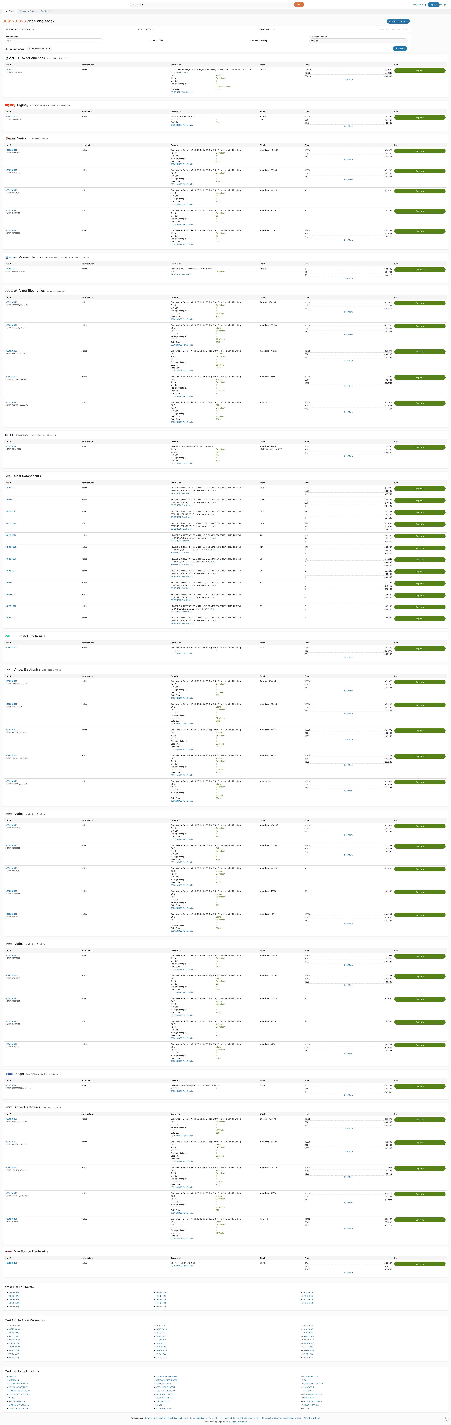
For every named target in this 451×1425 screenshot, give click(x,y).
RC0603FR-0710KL (163, 1398)
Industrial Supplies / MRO (391, 29)
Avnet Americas (44, 58)
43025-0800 (14, 1329)
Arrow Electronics (42, 290)
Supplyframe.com (239, 1422)
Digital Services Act (250, 1418)
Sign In (446, 4)
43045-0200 (14, 1347)
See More (348, 79)
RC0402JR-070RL (163, 1383)
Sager (36, 1074)
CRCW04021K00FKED (18, 1387)
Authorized (144, 29)
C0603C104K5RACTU (165, 1391)
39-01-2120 (13, 1357)
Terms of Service (231, 1418)
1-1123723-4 (13, 1343)
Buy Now (420, 70)
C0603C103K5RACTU (18, 1408)
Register (433, 4)
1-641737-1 (160, 1333)
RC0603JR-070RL (163, 1408)
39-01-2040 (160, 1325)
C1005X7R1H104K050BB (166, 1376)
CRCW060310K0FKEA (18, 1383)
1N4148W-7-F (308, 1387)
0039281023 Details (398, 21)
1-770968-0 (160, 1340)
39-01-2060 (307, 1329)
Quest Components (27, 476)
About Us (162, 1418)
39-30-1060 (307, 1354)
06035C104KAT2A (310, 1405)
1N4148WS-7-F (309, 1391)
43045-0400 (161, 1329)
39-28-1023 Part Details (181, 92)
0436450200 (161, 1357)
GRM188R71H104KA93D (313, 1383)
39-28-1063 (13, 1336)
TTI (33, 435)
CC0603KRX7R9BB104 (312, 1394)
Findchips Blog (419, 4)
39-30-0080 (13, 1350)
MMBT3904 (13, 1380)
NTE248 (12, 1376)
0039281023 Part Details (182, 125)
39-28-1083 (13, 1333)
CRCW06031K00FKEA (312, 1401)
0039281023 (11, 116)
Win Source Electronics (31, 1251)
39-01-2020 (160, 1347)
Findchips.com (10, 5)
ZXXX (304, 1380)
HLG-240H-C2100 (310, 1376)
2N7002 (159, 1405)
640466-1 (159, 1343)
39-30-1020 (160, 1354)
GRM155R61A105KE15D (18, 1405)
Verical (33, 138)
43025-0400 (14, 1325)
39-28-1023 (10, 69)
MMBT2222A (308, 1398)
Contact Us (150, 1418)
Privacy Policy (215, 1418)
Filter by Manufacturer (15, 49)
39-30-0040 (13, 1354)
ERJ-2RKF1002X (162, 1401)
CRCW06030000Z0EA (18, 1394)
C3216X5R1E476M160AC (166, 1380)
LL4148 (305, 1408)
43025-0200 (308, 1336)
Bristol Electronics (32, 636)
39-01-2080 (307, 1333)
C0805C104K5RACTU (165, 1387)
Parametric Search (198, 1418)
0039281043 (308, 1340)
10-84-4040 (307, 1347)
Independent (265, 29)
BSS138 (11, 1398)
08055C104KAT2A (16, 1401)
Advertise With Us (312, 1418)
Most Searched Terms (178, 1418)
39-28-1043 (307, 1325)
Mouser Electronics (54, 257)
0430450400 (308, 1343)
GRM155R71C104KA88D (19, 1391)
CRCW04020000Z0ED (165, 1394)
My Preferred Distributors (18, 29)
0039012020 (14, 1340)
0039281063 (161, 1350)
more (185, 72)
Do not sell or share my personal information (281, 1418)
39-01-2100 (160, 1336)
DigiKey (44, 105)
